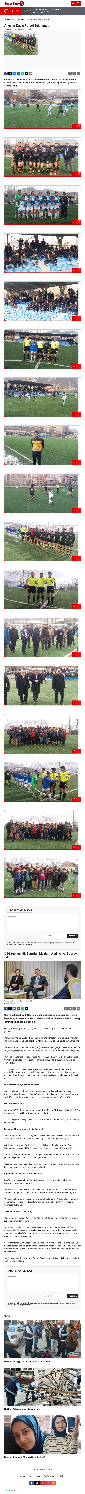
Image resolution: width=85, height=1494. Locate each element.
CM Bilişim (11, 1491)
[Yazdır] (30, 73)
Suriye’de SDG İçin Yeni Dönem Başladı (47, 11)
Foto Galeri (21, 19)
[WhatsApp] (22, 73)
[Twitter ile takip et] (37, 1483)
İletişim (39, 1476)
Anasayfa (10, 19)
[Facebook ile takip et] (31, 1483)
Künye (31, 1476)
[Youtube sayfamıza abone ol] (42, 1483)
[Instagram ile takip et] (48, 1483)
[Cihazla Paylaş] (26, 73)
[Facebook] (6, 73)
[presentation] (12, 11)
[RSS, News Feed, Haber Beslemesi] (53, 1483)
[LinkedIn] (18, 73)
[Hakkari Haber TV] (14, 3)
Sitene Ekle (60, 1476)
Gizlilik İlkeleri (49, 1476)
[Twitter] (10, 73)
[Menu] (73, 3)
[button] (70, 73)
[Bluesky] (14, 73)
